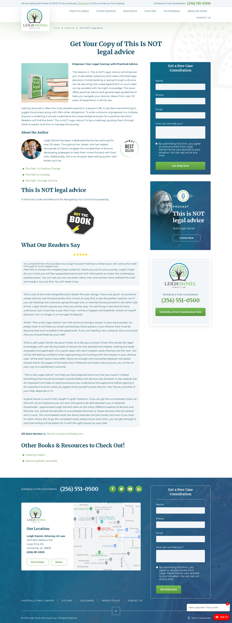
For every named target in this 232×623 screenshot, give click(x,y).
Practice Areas (79, 11)
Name (160, 80)
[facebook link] (112, 489)
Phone (160, 95)
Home (57, 28)
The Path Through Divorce (41, 180)
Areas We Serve (197, 11)
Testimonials (171, 11)
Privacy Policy (111, 600)
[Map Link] (107, 504)
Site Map (67, 600)
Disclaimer (87, 600)
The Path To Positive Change (42, 168)
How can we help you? (169, 123)
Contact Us (203, 17)
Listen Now (187, 237)
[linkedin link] (138, 489)
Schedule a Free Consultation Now (181, 311)
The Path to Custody (37, 174)
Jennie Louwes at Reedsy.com (65, 433)
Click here (82, 3)
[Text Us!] (221, 617)
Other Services (106, 11)
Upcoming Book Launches (41, 460)
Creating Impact (35, 454)
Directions (37, 562)
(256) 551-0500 (199, 3)
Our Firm (150, 11)
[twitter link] (121, 489)
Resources (130, 11)
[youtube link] (130, 489)
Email (160, 109)
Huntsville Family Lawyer (37, 600)
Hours (59, 562)
